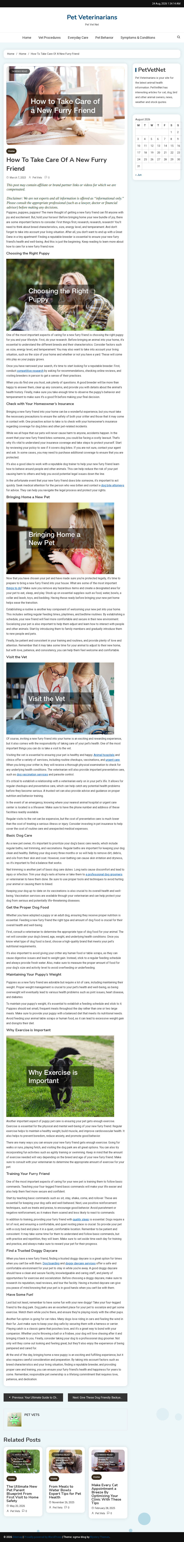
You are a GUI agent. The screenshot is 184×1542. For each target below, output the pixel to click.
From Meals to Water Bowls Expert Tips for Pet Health (65, 1492)
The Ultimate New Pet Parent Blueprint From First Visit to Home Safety (22, 1494)
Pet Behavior (104, 37)
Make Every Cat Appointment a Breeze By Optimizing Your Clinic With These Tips (106, 1494)
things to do (13, 588)
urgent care (113, 759)
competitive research (30, 370)
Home (26, 37)
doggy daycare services (80, 1263)
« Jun (138, 174)
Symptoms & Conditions (138, 37)
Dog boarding (51, 1263)
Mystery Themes (99, 1537)
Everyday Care (78, 37)
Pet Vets (37, 177)
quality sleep (81, 1219)
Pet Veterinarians (92, 17)
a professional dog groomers (104, 874)
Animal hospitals (104, 755)
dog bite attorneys (112, 485)
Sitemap (17, 1537)
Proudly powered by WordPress (43, 1537)
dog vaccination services (32, 774)
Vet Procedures (49, 37)
